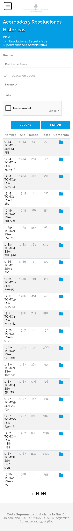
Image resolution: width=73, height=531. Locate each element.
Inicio (6, 37)
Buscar (8, 55)
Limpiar (55, 125)
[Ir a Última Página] (43, 493)
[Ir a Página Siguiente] (38, 493)
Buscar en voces (23, 75)
